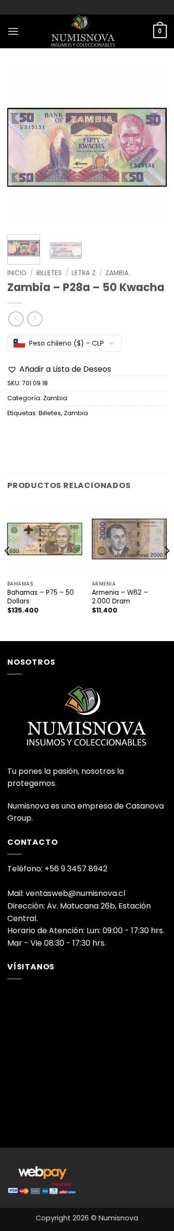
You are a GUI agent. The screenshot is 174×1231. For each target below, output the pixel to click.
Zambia (117, 273)
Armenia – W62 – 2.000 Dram (120, 596)
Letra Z (84, 273)
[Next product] (15, 318)
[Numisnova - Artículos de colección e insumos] (87, 31)
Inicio (17, 273)
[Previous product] (34, 318)
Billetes (49, 273)
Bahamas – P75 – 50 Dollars (40, 596)
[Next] (151, 147)
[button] (13, 31)
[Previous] (22, 147)
